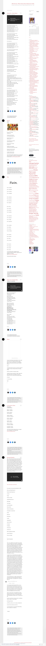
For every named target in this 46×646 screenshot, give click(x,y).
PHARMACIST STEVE (32, 239)
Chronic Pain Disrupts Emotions (33, 134)
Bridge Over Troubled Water (12, 279)
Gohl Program (35, 179)
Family (11, 631)
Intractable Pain (34, 185)
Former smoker (31, 115)
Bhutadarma (31, 242)
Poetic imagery (13, 172)
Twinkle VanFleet (11, 449)
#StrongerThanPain (12, 397)
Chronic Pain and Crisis (32, 98)
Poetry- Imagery (17, 448)
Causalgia (35, 168)
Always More (31, 120)
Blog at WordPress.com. (17, 642)
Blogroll (30, 168)
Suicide (30, 215)
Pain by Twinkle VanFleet (14, 275)
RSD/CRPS (33, 207)
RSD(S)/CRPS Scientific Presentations (34, 80)
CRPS (36, 176)
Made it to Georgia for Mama (33, 110)
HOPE (30, 184)
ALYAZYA (31, 241)
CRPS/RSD (30, 177)
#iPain (10, 633)
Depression (15, 630)
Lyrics (15, 398)
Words (8, 339)
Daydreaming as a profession (33, 235)
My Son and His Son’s (32, 136)
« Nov (29, 37)
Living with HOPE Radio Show (33, 63)
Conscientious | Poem (11, 405)
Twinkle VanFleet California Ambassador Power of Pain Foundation (33, 218)
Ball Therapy (31, 124)
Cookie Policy (17, 644)
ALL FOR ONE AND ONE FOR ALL (34, 236)
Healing (34, 183)
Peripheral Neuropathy (32, 71)
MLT (30, 190)
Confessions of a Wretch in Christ (34, 226)
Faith (38, 177)
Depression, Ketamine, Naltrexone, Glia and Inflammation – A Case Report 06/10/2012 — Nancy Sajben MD (34, 44)
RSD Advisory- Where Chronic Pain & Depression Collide (23, 3)
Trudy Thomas (33, 215)
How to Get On (31, 240)
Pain (8, 177)
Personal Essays (33, 193)
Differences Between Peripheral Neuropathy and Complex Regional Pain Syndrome (34, 46)
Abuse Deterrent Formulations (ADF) (33, 164)
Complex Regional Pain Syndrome (32, 173)
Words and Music (9, 170)
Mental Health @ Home (32, 234)
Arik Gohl (35, 165)
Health (36, 183)
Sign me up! (31, 155)
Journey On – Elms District (12, 13)
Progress (37, 200)
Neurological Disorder (33, 190)
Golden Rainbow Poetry (12, 171)
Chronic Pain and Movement (33, 101)
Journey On (14, 117)
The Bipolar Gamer (32, 227)
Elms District (10, 117)
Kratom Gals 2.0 (32, 103)
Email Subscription (32, 148)
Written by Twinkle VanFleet (15, 170)
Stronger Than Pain (9, 276)
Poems (11, 172)
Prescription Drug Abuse (32, 200)
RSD (30, 207)
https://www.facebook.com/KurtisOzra (12, 484)
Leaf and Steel (31, 228)
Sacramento (34, 208)
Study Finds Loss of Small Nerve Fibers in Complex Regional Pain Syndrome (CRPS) (34, 86)
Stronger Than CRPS (32, 84)
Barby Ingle (31, 167)
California (32, 168)
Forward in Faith (32, 108)
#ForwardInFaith (35, 160)
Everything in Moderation (33, 129)
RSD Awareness (37, 207)
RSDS (30, 208)
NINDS (37, 190)
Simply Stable (31, 109)
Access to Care (31, 165)
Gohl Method (31, 122)
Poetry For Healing (32, 233)
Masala (8, 120)
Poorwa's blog (31, 232)
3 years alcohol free (32, 121)
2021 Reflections (32, 123)
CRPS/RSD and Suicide (10, 630)
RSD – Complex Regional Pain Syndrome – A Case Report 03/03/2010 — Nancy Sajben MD (34, 75)
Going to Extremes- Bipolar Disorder (34, 57)
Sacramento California (32, 209)
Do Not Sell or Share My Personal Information (26, 642)
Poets (18, 172)
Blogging (13, 398)
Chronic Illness (31, 170)
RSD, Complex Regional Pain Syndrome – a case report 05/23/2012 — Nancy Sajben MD (34, 83)
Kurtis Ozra (17, 633)
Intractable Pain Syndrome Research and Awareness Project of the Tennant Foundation (34, 230)
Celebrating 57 (31, 100)
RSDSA (32, 208)
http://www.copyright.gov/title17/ (16, 156)
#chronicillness (31, 160)
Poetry (16, 172)
